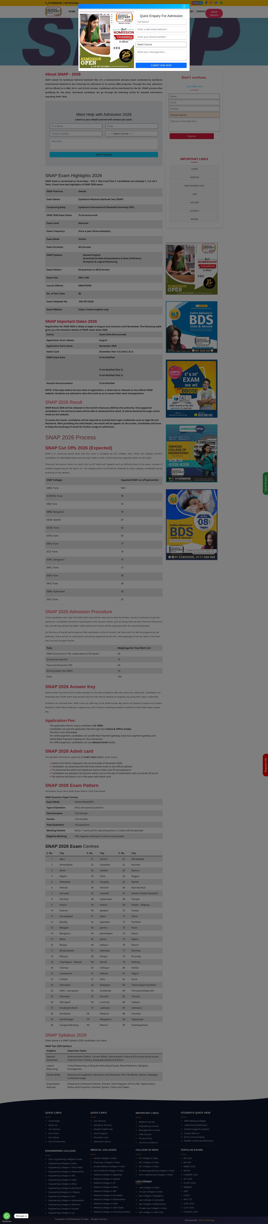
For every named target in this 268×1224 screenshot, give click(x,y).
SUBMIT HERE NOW (161, 65)
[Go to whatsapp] (6, 1215)
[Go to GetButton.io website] (6, 1221)
